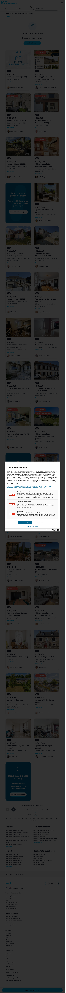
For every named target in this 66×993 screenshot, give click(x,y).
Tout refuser (40, 522)
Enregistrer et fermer (32, 526)
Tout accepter (25, 522)
